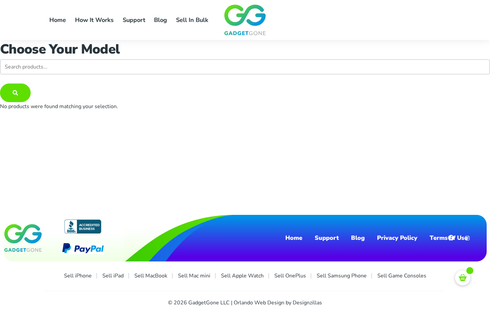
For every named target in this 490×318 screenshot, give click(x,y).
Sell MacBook (150, 275)
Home (57, 20)
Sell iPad (113, 275)
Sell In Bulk (192, 20)
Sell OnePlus (290, 275)
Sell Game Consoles (401, 275)
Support (134, 20)
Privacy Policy (397, 238)
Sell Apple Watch (242, 275)
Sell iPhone (78, 275)
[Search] (15, 92)
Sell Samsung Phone (342, 275)
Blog (160, 20)
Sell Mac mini (194, 275)
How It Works (94, 20)
